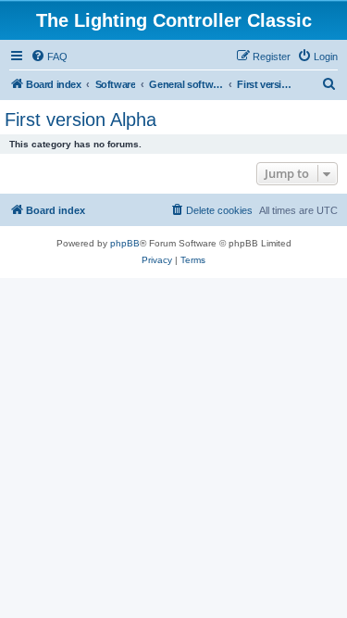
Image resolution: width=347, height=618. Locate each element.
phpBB (125, 243)
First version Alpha (80, 119)
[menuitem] (49, 56)
